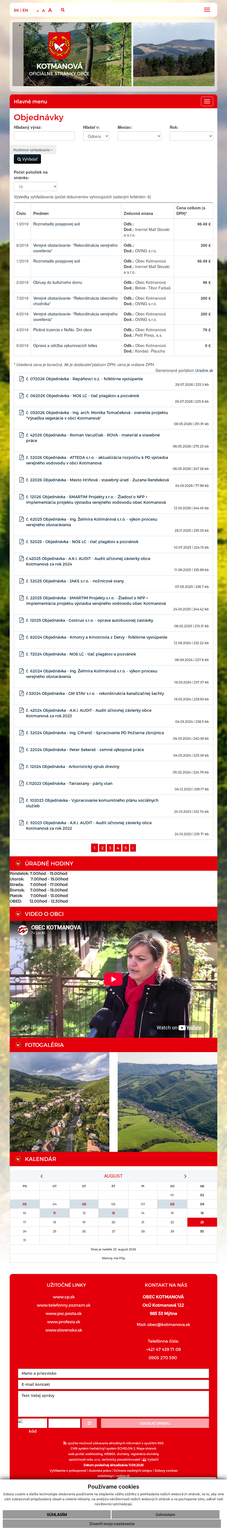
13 (113, 1213)
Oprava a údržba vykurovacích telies (65, 345)
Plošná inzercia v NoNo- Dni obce (62, 329)
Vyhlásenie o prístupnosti (68, 1470)
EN (25, 10)
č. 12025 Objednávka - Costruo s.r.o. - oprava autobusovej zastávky (89, 620)
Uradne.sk (204, 370)
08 (172, 1204)
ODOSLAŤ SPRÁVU (155, 1423)
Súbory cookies (166, 1470)
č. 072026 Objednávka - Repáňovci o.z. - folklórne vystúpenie (84, 378)
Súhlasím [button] (57, 1514)
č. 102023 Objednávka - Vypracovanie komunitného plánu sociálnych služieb (92, 803)
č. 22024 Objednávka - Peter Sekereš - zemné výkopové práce (85, 749)
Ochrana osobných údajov (133, 1470)
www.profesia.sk (63, 1321)
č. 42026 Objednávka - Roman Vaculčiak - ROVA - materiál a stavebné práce (93, 438)
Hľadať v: (91, 127)
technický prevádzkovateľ (121, 1459)
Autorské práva (100, 1470)
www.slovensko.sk (63, 1329)
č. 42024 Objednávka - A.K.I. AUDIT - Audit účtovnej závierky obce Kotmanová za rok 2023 (88, 713)
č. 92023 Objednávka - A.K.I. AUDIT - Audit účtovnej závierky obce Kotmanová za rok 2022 (89, 825)
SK (16, 10)
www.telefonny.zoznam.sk (64, 1304)
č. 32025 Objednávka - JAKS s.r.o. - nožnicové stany (75, 581)
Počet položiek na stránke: (31, 174)
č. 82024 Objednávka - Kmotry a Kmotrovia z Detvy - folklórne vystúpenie (96, 637)
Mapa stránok (146, 1448)
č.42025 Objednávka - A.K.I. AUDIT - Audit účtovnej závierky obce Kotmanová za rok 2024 (88, 561)
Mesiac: (125, 127)
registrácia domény (145, 1454)
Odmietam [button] (165, 1514)
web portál (76, 1454)
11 (54, 1213)
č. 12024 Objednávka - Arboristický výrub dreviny (72, 766)
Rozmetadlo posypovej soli (56, 224)
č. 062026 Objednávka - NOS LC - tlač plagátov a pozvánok (82, 395)
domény (123, 1454)
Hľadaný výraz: (28, 127)
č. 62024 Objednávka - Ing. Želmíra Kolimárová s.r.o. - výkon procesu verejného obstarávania (91, 674)
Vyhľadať (29, 159)
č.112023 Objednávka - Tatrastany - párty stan (69, 783)
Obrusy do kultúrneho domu (57, 282)
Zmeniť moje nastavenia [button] (112, 1523)
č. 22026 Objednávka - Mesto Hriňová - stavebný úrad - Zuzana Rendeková (97, 479)
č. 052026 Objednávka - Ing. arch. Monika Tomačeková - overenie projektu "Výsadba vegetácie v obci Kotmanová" (97, 415)
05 (84, 1204)
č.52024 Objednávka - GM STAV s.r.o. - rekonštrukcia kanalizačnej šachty (95, 693)
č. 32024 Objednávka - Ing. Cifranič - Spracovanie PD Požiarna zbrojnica (95, 732)
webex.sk (123, 1476)
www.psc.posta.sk (64, 1313)
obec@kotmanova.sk (168, 1324)
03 (25, 1204)
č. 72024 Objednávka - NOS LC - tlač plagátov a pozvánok (81, 654)
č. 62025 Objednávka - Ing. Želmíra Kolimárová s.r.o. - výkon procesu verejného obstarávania (91, 522)
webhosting (94, 1454)
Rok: (174, 127)
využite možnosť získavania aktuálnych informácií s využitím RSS (115, 1443)
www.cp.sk (64, 1296)
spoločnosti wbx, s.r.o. (84, 1459)
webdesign (105, 1476)
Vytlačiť (152, 1459)
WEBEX (109, 1454)
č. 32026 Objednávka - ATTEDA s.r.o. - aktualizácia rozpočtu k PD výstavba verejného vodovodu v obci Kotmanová (97, 460)
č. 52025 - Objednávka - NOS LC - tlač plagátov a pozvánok (82, 541)
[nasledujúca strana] (133, 848)
